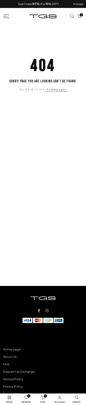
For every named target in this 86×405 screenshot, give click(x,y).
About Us (10, 356)
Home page (12, 349)
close (79, 4)
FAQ (6, 364)
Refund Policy (13, 379)
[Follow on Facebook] (39, 310)
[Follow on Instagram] (47, 310)
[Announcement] (38, 3)
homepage (56, 89)
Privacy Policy (13, 386)
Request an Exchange (19, 371)
